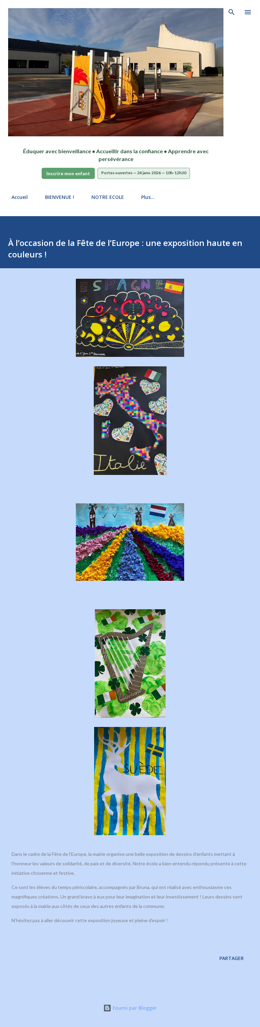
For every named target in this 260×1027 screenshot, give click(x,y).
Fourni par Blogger (134, 1008)
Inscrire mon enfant (68, 173)
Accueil (20, 197)
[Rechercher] (232, 12)
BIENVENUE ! (59, 197)
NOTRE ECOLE (107, 197)
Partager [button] (231, 958)
